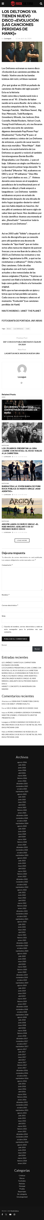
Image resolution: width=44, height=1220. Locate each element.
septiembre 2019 (22, 983)
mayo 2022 (22, 898)
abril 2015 (22, 1123)
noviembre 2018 (22, 1009)
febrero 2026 (22, 778)
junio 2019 (22, 991)
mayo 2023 (22, 866)
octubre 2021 (22, 916)
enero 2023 (22, 876)
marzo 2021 (22, 935)
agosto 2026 (22, 762)
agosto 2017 (22, 1049)
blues (9, 329)
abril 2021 (22, 932)
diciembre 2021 (22, 911)
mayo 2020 (22, 961)
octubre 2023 (22, 853)
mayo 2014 (22, 1153)
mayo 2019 (22, 993)
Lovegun (7, 38)
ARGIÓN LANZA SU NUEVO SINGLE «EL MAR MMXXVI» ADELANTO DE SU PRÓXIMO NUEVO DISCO (20, 526)
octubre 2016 (22, 1076)
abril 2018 (22, 1028)
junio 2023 (22, 863)
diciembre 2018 (22, 1007)
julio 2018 (22, 1020)
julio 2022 (22, 892)
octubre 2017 (22, 1044)
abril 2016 (22, 1092)
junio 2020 (22, 959)
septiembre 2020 (22, 951)
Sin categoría (22, 1194)
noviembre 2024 (22, 818)
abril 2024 (22, 837)
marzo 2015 (22, 1126)
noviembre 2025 (22, 786)
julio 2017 (22, 1052)
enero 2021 (22, 940)
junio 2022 (22, 895)
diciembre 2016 (22, 1070)
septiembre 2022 (22, 887)
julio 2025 (22, 797)
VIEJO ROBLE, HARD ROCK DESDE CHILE (22, 708)
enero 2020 (22, 972)
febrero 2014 (22, 1161)
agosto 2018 (22, 1017)
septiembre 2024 (22, 823)
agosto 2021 (22, 922)
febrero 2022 (22, 906)
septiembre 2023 (22, 855)
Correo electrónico (10, 605)
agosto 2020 (22, 953)
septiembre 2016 (22, 1078)
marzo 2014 (22, 1158)
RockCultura (15, 1211)
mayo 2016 (22, 1089)
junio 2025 (22, 799)
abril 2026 (22, 773)
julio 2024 (22, 829)
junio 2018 (22, 1023)
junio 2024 (22, 831)
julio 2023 (22, 861)
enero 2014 (22, 1163)
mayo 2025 (22, 802)
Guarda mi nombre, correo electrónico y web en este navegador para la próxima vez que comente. (23, 629)
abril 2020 (22, 964)
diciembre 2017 (22, 1038)
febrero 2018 (22, 1033)
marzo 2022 (22, 903)
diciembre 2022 (22, 879)
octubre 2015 (22, 1108)
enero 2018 (22, 1036)
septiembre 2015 (22, 1110)
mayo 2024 (22, 834)
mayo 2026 (22, 770)
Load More (22, 540)
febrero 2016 (22, 1097)
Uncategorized (22, 1197)
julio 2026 (22, 765)
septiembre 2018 (22, 1015)
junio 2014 (22, 1150)
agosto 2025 (22, 794)
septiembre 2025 (22, 791)
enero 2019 (22, 1004)
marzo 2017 (22, 1062)
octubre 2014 (22, 1139)
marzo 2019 (22, 999)
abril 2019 (22, 996)
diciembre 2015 (22, 1102)
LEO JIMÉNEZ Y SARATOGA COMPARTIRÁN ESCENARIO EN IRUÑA (20, 410)
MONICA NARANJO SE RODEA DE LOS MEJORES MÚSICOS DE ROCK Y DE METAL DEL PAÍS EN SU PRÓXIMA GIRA (22, 724)
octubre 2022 (22, 884)
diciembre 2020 (22, 943)
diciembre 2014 (22, 1134)
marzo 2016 (22, 1094)
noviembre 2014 (22, 1137)
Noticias (8, 403)
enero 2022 (22, 908)
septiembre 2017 (22, 1046)
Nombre (6, 595)
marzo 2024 (22, 839)
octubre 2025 (22, 789)
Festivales (22, 1181)
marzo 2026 (22, 776)
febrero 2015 (22, 1129)
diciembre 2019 (22, 975)
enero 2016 (22, 1100)
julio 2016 (22, 1084)
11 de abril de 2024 (23, 38)
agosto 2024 (22, 826)
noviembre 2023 (22, 850)
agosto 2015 (22, 1113)
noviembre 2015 (22, 1105)
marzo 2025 (22, 807)
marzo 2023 (22, 871)
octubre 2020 (22, 948)
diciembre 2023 (22, 847)
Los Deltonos (18, 329)
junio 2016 (22, 1086)
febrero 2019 (22, 1001)
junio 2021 (22, 927)
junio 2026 (22, 768)
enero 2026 (22, 781)
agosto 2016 (22, 1081)
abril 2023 (22, 868)
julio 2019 (22, 988)
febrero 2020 (22, 969)
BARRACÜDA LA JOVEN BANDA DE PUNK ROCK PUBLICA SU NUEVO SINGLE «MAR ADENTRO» (21, 488)
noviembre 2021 (22, 914)
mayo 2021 (22, 930)
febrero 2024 (22, 842)
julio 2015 (22, 1116)
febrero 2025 (22, 810)
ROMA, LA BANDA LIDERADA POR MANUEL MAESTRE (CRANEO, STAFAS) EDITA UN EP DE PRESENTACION (21, 715)
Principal (22, 1186)
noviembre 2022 (22, 882)
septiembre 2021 (22, 919)
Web (3, 616)
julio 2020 (22, 956)
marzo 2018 (22, 1031)
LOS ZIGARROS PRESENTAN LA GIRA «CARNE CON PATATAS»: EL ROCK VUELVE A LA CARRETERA (22, 450)
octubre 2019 (22, 980)
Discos (22, 1178)
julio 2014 (22, 1147)
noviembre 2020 (22, 946)
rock (27, 329)
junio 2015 (22, 1118)
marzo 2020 (22, 967)
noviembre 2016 (22, 1073)
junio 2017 (22, 1054)
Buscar (4, 645)
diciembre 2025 (22, 783)
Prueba (22, 1189)
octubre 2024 (22, 821)
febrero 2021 (22, 938)
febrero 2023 (22, 874)
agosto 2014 (22, 1145)
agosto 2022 (22, 890)
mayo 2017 (22, 1057)
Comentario (7, 565)
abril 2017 (22, 1060)
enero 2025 (22, 813)
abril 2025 (22, 805)
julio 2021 (22, 924)
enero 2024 (22, 845)
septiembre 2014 (22, 1142)
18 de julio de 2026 (20, 456)
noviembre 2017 (22, 1041)
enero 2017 (22, 1068)
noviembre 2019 (22, 977)
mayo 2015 (22, 1121)
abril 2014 (22, 1155)
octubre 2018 (22, 1012)
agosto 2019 (22, 985)
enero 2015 (22, 1131)
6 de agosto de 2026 (22, 416)
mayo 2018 (22, 1025)
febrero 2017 (22, 1065)
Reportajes (22, 1191)
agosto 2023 (22, 858)
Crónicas (22, 1175)
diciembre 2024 (22, 815)
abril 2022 (22, 900)
